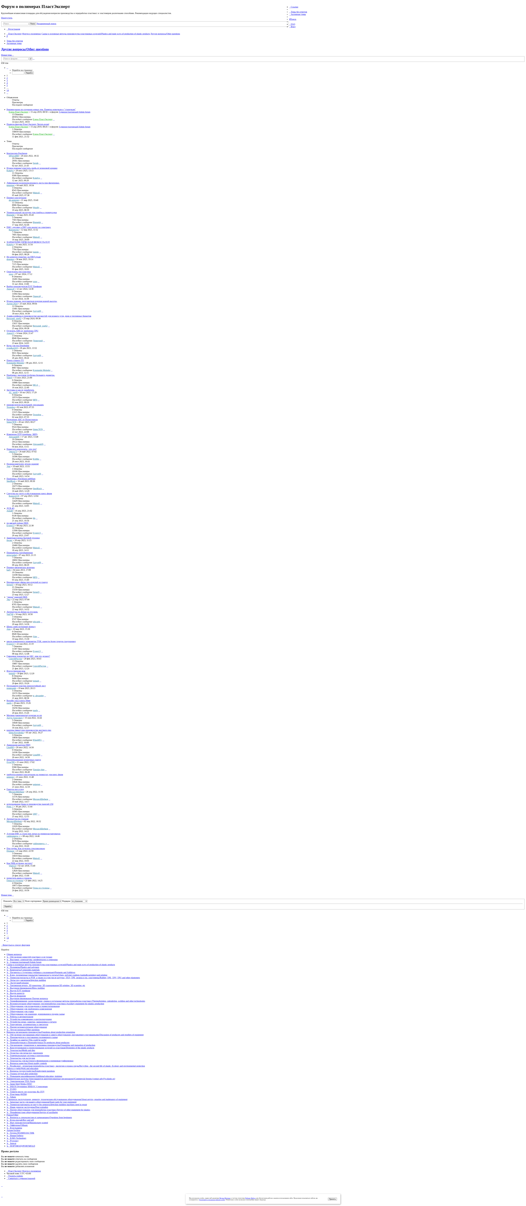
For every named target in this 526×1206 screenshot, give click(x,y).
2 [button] (7, 78)
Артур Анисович (15, 718)
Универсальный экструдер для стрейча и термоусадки (32, 212)
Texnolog (11, 407)
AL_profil (13, 392)
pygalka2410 (12, 348)
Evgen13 (10, 525)
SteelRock (11, 481)
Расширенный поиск (46, 23)
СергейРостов (15, 659)
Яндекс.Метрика (224, 1198)
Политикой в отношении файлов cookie (212, 1200)
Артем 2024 (12, 304)
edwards (36, 622)
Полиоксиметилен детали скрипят (23, 464)
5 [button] (7, 85)
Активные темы (14, 43)
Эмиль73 (13, 451)
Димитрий (38, 341)
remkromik (11, 688)
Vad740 (10, 614)
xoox (11, 274)
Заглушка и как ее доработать (20, 390)
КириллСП (14, 496)
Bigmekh (11, 215)
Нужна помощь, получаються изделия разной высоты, (32, 301)
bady (9, 570)
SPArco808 (14, 156)
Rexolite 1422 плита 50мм (18, 700)
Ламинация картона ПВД (18, 745)
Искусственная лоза (16, 671)
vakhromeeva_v (13, 836)
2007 (35, 814)
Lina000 (10, 747)
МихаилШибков (16, 792)
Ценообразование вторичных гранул (24, 760)
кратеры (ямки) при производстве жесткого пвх (29, 730)
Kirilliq (36, 459)
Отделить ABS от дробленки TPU (22, 331)
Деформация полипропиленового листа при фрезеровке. (33, 183)
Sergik (35, 163)
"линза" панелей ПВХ (17, 597)
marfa (9, 703)
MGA (35, 385)
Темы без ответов (15, 41)
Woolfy (36, 207)
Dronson (10, 851)
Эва (8, 599)
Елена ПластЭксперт (18, 112)
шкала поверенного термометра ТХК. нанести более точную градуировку (41, 641)
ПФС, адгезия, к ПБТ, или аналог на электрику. (29, 227)
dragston (10, 259)
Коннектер (14, 230)
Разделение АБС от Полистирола (22, 419)
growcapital (12, 555)
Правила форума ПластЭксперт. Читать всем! (28, 124)
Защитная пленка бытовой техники (23, 538)
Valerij (9, 377)
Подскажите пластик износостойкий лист (26, 686)
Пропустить (6, 18)
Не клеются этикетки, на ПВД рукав (24, 257)
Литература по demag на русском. (22, 612)
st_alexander (38, 695)
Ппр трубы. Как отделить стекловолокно (26, 848)
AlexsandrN (14, 437)
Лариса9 (10, 289)
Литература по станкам (17, 819)
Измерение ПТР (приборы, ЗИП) (22, 434)
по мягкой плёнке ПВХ (17, 523)
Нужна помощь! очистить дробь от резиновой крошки (32, 168)
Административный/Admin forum (74, 112)
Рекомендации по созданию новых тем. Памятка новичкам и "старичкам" (41, 109)
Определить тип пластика (19, 271)
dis (34, 518)
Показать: (8, 901)
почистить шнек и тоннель (19, 878)
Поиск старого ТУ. (15, 360)
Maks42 (36, 193)
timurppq (10, 185)
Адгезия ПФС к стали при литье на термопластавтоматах (33, 834)
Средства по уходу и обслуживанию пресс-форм (29, 493)
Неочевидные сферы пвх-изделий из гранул (27, 582)
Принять (332, 1199)
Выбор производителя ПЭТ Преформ (24, 286)
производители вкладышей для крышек (25, 405)
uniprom (10, 777)
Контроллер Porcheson (17, 153)
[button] (7, 68)
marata (36, 252)
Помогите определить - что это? (22, 449)
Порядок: (66, 901)
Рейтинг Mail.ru (250, 1198)
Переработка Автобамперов (20, 553)
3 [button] (7, 80)
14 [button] (8, 90)
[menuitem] (298, 12)
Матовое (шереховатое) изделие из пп (24, 715)
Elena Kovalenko (16, 732)
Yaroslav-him (38, 769)
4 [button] (7, 83)
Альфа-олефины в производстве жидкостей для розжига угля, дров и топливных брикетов (49, 316)
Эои (8, 466)
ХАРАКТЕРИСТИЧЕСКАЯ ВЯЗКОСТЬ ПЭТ (28, 242)
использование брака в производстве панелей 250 (30, 804)
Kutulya (10, 170)
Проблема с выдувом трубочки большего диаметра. (31, 375)
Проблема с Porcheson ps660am (21, 479)
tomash (12, 673)
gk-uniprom (14, 200)
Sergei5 (10, 585)
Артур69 (37, 311)
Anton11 (10, 333)
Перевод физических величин (21, 567)
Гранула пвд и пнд (15, 789)
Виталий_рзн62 (14, 318)
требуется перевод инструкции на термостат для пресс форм (35, 774)
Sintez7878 (11, 422)
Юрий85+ (37, 740)
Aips (9, 629)
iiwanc (9, 540)
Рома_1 (10, 806)
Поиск (32, 24)
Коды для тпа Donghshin (18, 345)
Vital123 (12, 866)
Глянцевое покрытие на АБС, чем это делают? (28, 656)
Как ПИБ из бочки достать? (19, 863)
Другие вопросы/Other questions (25, 49)
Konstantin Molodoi (15, 363)
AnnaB (10, 511)
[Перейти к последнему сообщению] (54, 119)
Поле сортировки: (33, 901)
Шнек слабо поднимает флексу (21, 626)
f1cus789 (11, 762)
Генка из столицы (15, 880)
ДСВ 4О (10, 508)
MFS (35, 400)
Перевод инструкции (16, 198)
